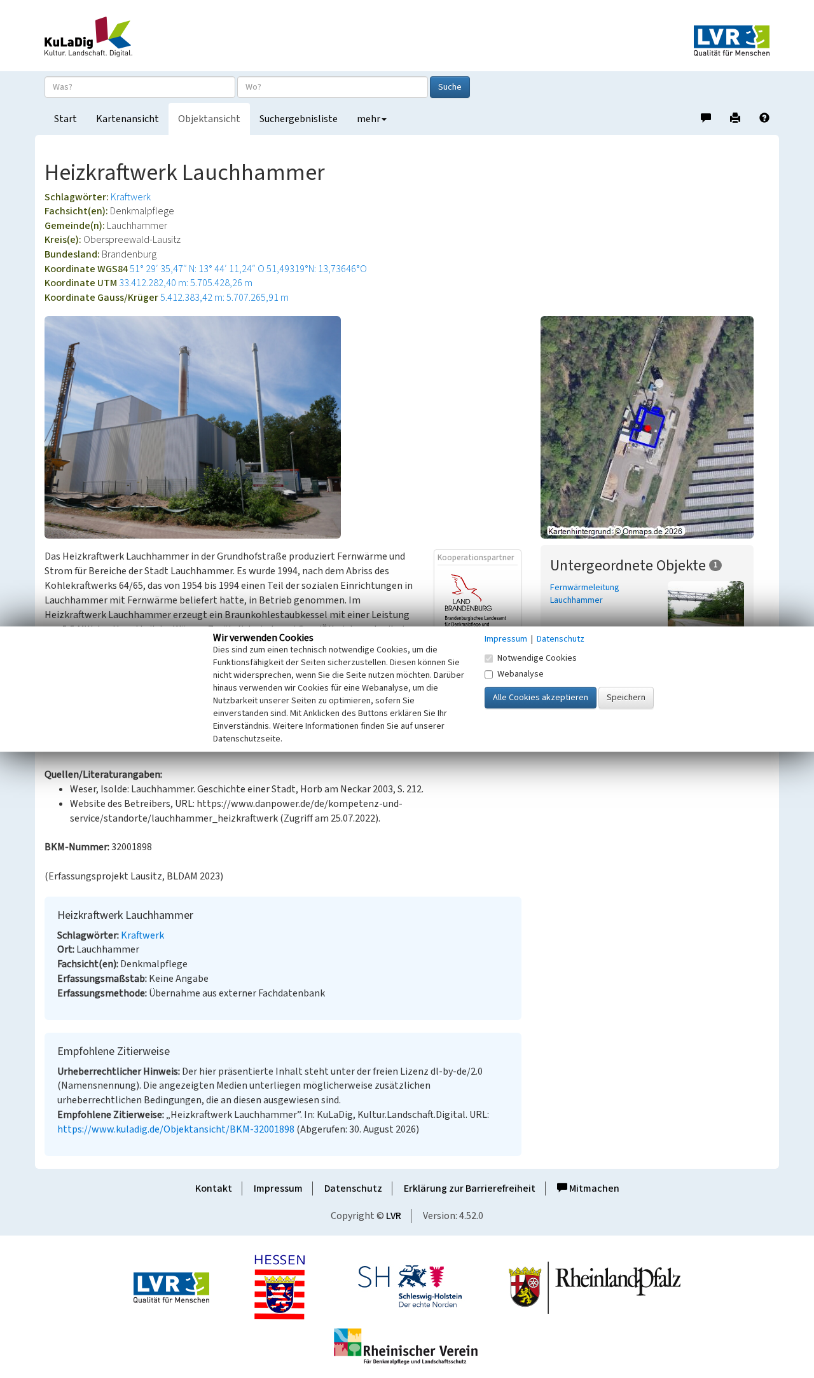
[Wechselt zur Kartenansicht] (655, 427)
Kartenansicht (127, 119)
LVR (393, 1216)
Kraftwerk (131, 197)
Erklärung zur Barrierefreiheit (469, 1188)
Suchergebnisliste (298, 119)
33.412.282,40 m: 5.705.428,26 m (185, 283)
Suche (450, 87)
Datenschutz (353, 1188)
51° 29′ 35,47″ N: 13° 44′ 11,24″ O (197, 269)
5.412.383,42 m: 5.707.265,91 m (224, 298)
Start (65, 119)
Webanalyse (520, 674)
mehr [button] (368, 119)
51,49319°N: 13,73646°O (316, 269)
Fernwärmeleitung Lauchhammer (584, 594)
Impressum (278, 1188)
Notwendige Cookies (537, 658)
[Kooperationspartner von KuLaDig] (478, 603)
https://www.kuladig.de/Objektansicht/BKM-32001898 (175, 1129)
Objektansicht (209, 119)
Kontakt (213, 1188)
